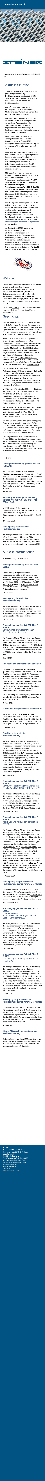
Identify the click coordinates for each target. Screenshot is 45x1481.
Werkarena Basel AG (30, 806)
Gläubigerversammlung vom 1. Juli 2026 (23, 441)
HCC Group (7, 863)
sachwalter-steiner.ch (14, 4)
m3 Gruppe (33, 407)
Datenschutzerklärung (10, 1166)
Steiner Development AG (12, 403)
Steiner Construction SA (27, 357)
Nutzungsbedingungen (10, 1164)
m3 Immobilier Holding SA (31, 846)
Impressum (6, 1168)
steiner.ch (15, 307)
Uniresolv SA (22, 868)
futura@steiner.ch (8, 1154)
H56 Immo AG (32, 428)
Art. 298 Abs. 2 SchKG (11, 394)
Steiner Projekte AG (10, 981)
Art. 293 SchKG (18, 1044)
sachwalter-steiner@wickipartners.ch (15, 1162)
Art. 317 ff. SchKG (27, 446)
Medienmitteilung (20, 870)
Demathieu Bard (33, 364)
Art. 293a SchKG (16, 1012)
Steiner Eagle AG (25, 858)
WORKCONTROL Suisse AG (21, 808)
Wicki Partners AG (25, 767)
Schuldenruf (27, 672)
